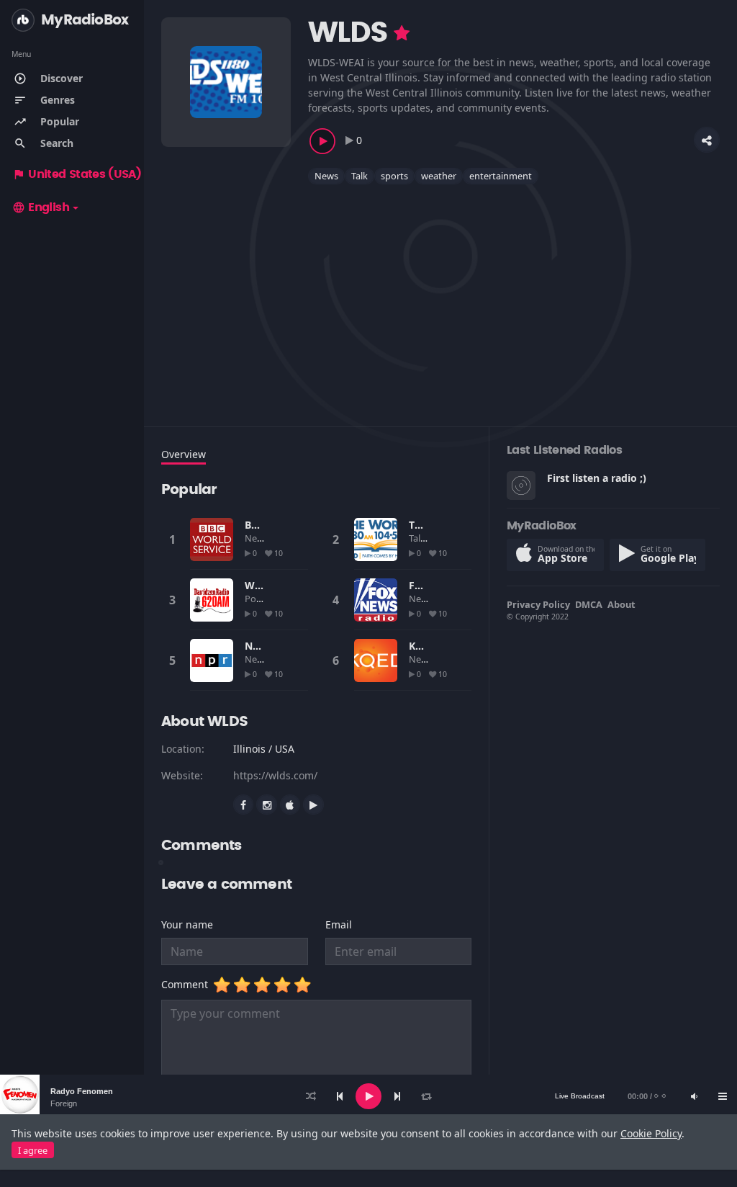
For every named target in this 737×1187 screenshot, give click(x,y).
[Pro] (402, 33)
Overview (183, 454)
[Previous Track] (339, 1096)
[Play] (368, 1096)
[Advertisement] (440, 297)
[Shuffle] (311, 1096)
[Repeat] (426, 1096)
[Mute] (693, 1096)
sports (394, 175)
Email (338, 924)
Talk (359, 175)
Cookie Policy (651, 1133)
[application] (368, 1096)
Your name (187, 924)
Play (211, 539)
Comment (187, 984)
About (621, 604)
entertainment (500, 175)
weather (438, 175)
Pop (254, 598)
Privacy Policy (538, 604)
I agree (33, 1150)
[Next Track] (397, 1096)
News (326, 175)
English (40, 207)
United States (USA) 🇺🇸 (85, 174)
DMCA (588, 604)
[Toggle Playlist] (722, 1096)
